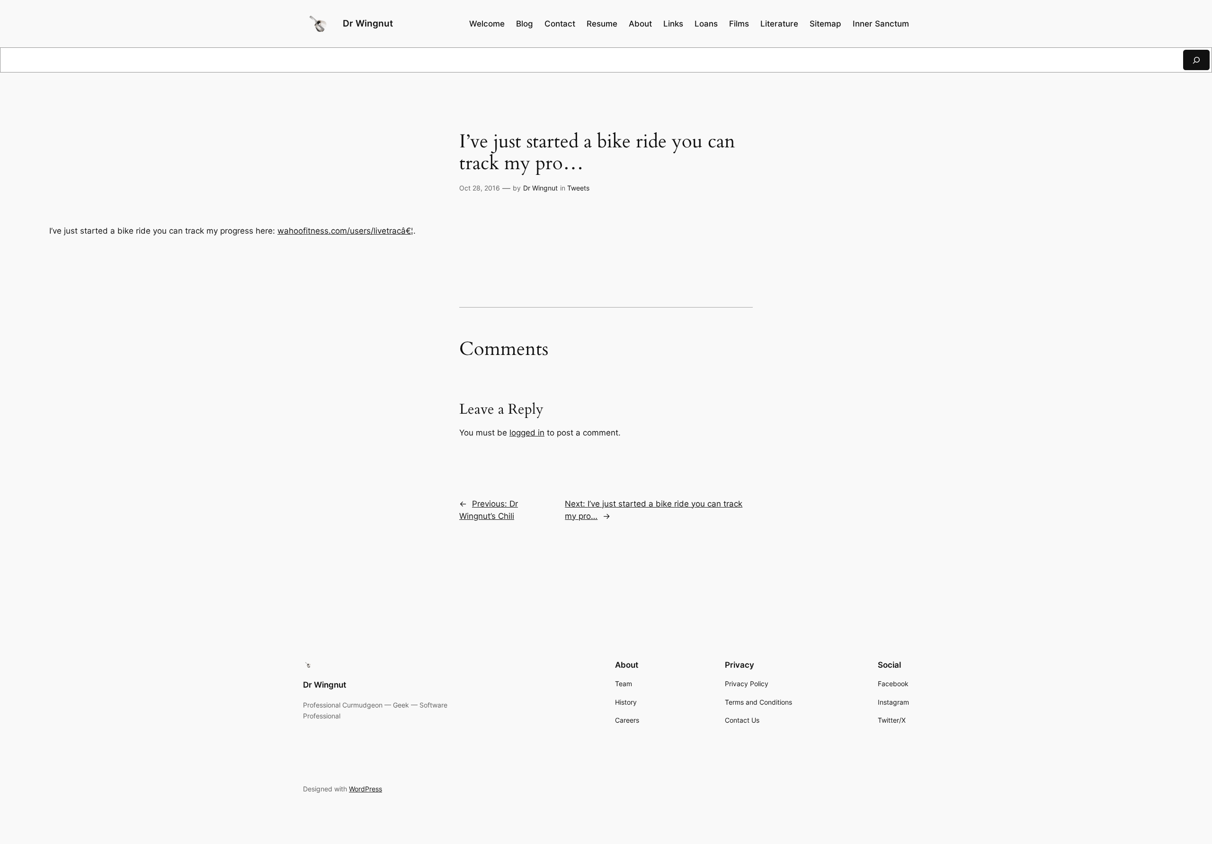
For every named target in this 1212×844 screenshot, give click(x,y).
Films (739, 23)
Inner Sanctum (881, 23)
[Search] (1196, 60)
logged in (526, 432)
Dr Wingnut (368, 23)
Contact (559, 23)
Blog (524, 23)
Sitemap (825, 23)
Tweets (578, 188)
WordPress (365, 789)
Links (673, 23)
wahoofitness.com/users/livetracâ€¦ (345, 231)
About (640, 23)
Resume (602, 23)
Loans (706, 23)
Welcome (487, 23)
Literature (779, 23)
